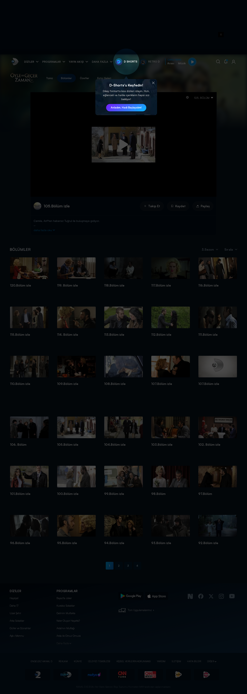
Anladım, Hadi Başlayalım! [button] (126, 107)
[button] (153, 83)
